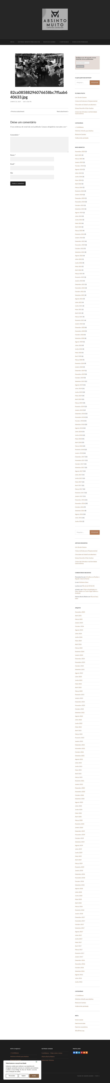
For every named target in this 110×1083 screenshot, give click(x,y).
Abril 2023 (78, 227)
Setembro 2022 (79, 252)
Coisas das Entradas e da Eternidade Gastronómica (86, 112)
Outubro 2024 (79, 166)
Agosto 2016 (79, 514)
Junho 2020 (78, 349)
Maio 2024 (78, 180)
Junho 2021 (78, 306)
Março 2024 (78, 187)
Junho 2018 (78, 435)
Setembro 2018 (79, 424)
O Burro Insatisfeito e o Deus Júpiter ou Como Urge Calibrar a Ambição (86, 591)
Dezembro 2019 (80, 370)
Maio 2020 (78, 352)
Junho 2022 (78, 263)
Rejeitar (24, 1075)
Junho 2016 (78, 521)
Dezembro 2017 (80, 457)
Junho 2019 (78, 392)
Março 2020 (78, 360)
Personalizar (12, 1075)
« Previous (17, 111)
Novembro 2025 (80, 151)
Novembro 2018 (80, 417)
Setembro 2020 (79, 338)
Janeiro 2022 (79, 281)
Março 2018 (78, 446)
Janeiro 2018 (79, 453)
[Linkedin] (79, 1052)
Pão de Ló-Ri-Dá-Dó (88, 586)
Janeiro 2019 (79, 410)
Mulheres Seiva (83, 582)
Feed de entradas (80, 1023)
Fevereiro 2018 (79, 449)
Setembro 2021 (79, 295)
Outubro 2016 (79, 507)
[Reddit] (84, 1052)
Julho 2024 (78, 173)
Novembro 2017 (80, 460)
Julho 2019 (78, 388)
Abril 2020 (78, 356)
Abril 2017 (78, 485)
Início (12, 42)
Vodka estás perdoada (80, 42)
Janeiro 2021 (79, 324)
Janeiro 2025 (79, 162)
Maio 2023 (78, 223)
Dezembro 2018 (80, 413)
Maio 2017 (78, 482)
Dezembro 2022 (80, 241)
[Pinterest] (82, 1052)
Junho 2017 (78, 478)
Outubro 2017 (79, 464)
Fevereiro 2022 (79, 277)
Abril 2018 (78, 442)
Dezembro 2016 (80, 500)
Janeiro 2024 (79, 194)
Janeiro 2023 (79, 237)
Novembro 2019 (80, 374)
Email (12, 164)
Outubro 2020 (79, 334)
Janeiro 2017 (79, 496)
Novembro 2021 (80, 288)
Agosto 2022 (79, 255)
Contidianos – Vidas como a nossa (52, 1053)
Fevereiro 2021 (79, 320)
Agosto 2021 (79, 299)
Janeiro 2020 (79, 367)
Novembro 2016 (80, 503)
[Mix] (87, 1052)
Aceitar (34, 1075)
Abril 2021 (78, 313)
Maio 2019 (78, 395)
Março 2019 (78, 403)
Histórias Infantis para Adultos (29, 42)
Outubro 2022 (79, 248)
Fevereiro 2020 (79, 363)
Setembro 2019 (79, 381)
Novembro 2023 (80, 202)
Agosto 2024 (79, 169)
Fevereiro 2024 (79, 191)
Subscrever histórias (48, 1060)
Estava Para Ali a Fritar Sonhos (84, 108)
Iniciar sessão (79, 1020)
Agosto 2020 (79, 342)
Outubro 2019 (79, 377)
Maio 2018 (78, 439)
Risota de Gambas (49, 42)
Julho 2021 (78, 302)
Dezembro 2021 (80, 284)
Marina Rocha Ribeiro (48, 1056)
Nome (13, 155)
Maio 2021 (78, 309)
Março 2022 (78, 273)
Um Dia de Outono (81, 97)
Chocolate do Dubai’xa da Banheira (85, 104)
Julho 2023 (78, 216)
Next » (62, 111)
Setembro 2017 (79, 467)
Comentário (14, 135)
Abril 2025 (78, 155)
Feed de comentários (81, 1027)
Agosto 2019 (79, 385)
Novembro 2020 (80, 331)
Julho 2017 (78, 474)
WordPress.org (79, 1030)
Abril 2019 (78, 399)
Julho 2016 (78, 518)
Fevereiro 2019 (79, 406)
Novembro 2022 (80, 245)
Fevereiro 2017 (79, 492)
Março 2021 (78, 316)
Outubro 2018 (79, 421)
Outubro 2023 (79, 205)
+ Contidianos (64, 42)
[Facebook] (74, 1052)
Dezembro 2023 (80, 198)
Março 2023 (78, 230)
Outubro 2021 (79, 291)
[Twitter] (77, 1052)
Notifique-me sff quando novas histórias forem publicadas (86, 58)
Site (11, 173)
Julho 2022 (78, 259)
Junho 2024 (78, 176)
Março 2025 (78, 158)
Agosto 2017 (79, 471)
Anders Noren (88, 1076)
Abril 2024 (78, 184)
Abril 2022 (78, 270)
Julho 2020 (78, 345)
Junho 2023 (78, 219)
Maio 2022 (78, 266)
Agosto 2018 (79, 428)
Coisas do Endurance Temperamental (86, 101)
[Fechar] (38, 1061)
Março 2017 (78, 489)
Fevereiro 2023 (79, 234)
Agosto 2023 (79, 212)
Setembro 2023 (79, 209)
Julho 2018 (78, 431)
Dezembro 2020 (80, 327)
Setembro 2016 (79, 510)
